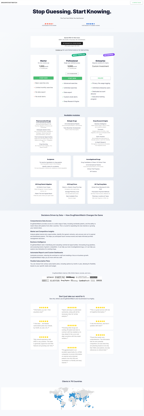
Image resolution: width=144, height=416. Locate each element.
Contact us (59, 50)
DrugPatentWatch (9, 2)
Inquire (100, 78)
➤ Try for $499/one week (72, 73)
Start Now (43, 78)
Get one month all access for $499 (72, 43)
